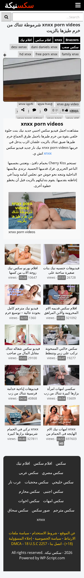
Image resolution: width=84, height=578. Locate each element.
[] (6, 16)
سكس (61, 463)
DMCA (16, 543)
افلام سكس (43, 40)
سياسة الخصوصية (48, 538)
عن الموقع (67, 532)
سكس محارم (29, 491)
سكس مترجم (63, 510)
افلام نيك (26, 40)
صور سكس (41, 510)
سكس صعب (70, 47)
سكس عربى (28, 472)
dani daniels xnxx (44, 47)
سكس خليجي (62, 482)
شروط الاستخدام (44, 532)
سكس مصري (52, 472)
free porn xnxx (46, 54)
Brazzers (72, 40)
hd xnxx (25, 54)
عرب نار (14, 482)
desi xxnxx (19, 47)
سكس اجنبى (53, 491)
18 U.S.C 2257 (35, 543)
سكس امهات (53, 500)
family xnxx (70, 54)
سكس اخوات (28, 500)
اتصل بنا (56, 543)
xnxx (58, 40)
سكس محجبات (36, 482)
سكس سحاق (18, 510)
